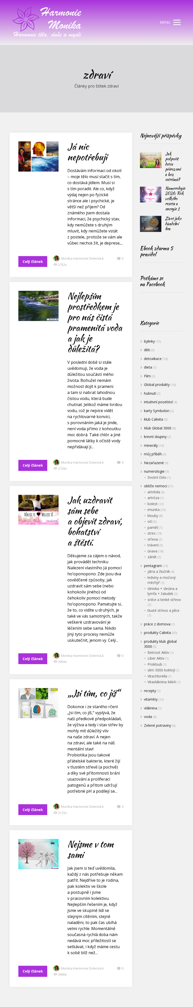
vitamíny (151, 699)
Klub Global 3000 (157, 428)
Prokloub (155, 664)
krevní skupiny (155, 436)
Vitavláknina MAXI (162, 681)
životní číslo (157, 477)
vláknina (150, 708)
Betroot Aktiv (158, 652)
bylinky (149, 341)
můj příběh (153, 454)
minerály (151, 445)
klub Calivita (153, 419)
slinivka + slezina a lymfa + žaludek (162, 591)
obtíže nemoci (155, 486)
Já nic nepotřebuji (87, 152)
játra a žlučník (159, 571)
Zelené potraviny (157, 725)
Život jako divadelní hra (173, 224)
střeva (153, 539)
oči (150, 521)
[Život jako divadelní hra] (150, 224)
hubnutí (150, 393)
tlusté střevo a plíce (163, 610)
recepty (150, 690)
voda (148, 716)
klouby (153, 515)
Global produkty (157, 384)
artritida (154, 492)
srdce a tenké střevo (164, 599)
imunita (154, 509)
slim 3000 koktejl (161, 670)
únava (152, 551)
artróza (153, 497)
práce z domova (157, 624)
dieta (148, 367)
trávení (153, 545)
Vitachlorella (157, 676)
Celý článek (33, 261)
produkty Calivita (157, 632)
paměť (153, 527)
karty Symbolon (156, 410)
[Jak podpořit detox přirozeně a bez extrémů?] (150, 160)
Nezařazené (154, 462)
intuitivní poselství (158, 401)
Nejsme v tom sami (90, 849)
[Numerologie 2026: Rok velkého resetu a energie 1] (150, 195)
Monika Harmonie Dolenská (82, 258)
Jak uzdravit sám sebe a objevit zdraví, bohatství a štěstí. (94, 521)
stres (152, 533)
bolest (153, 503)
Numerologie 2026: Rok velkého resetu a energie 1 (175, 198)
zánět (152, 556)
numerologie (154, 471)
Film (147, 376)
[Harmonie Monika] (47, 22)
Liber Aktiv (156, 658)
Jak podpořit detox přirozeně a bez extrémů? (173, 167)
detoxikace (153, 358)
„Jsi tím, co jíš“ (93, 693)
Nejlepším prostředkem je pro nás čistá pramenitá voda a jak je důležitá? (94, 322)
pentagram (153, 565)
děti (147, 349)
